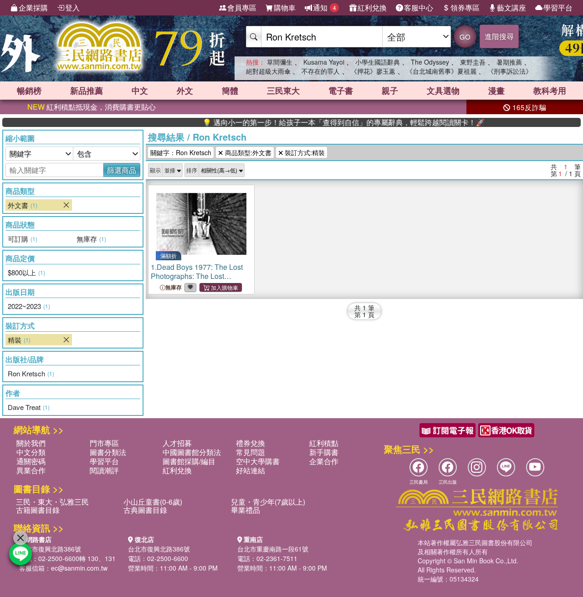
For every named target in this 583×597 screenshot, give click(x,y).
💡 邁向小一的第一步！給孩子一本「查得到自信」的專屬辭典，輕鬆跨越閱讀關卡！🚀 (329, 122)
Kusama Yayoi (323, 61)
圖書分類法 (108, 452)
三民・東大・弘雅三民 (52, 501)
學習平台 (558, 7)
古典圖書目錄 (145, 510)
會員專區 (241, 7)
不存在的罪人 (321, 71)
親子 (390, 90)
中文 (140, 90)
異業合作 (31, 470)
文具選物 (443, 90)
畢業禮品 (245, 510)
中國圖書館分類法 (192, 452)
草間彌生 (279, 61)
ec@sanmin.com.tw (79, 567)
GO (465, 36)
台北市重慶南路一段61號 (272, 548)
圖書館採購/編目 (189, 461)
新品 (86, 90)
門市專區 (104, 443)
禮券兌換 (250, 443)
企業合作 (323, 461)
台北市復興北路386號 (50, 548)
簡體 (230, 90)
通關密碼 (31, 461)
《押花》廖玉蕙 (373, 71)
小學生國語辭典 (377, 61)
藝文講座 (511, 7)
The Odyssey (430, 61)
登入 (72, 7)
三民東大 (283, 90)
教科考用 (549, 90)
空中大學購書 (258, 461)
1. (197, 276)
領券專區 (465, 7)
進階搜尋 (499, 36)
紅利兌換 (372, 7)
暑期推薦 (509, 61)
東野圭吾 (473, 61)
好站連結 (250, 470)
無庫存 (173, 287)
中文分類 (31, 452)
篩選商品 (121, 170)
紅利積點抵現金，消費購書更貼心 (91, 106)
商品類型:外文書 (247, 152)
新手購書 (323, 452)
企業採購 (33, 7)
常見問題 (250, 452)
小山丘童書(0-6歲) (152, 501)
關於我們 (31, 443)
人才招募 (177, 443)
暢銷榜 (29, 90)
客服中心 (418, 7)
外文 (185, 90)
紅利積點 (323, 443)
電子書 (340, 90)
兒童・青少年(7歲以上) (268, 501)
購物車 (285, 7)
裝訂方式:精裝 (304, 152)
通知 (324, 7)
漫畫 (496, 90)
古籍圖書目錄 (38, 510)
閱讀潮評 (104, 470)
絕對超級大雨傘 (268, 71)
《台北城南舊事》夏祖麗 (441, 71)
